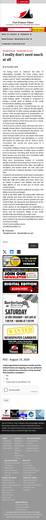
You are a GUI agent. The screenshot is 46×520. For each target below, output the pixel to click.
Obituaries (18, 451)
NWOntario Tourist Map (12, 463)
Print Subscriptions (29, 483)
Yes (7, 375)
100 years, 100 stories (12, 473)
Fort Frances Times (23, 22)
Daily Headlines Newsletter (32, 485)
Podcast (17, 458)
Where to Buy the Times (31, 470)
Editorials (18, 443)
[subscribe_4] (20, 274)
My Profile (24, 2)
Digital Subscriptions (30, 480)
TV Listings (8, 465)
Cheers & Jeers (7, 487)
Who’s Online (9, 468)
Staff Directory (6, 492)
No (7, 378)
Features (18, 438)
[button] (18, 2)
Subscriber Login (28, 487)
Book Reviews (19, 446)
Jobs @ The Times (8, 500)
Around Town (19, 455)
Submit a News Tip (8, 483)
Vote (6, 400)
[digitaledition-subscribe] (20, 287)
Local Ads (30, 443)
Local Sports (7, 443)
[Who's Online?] (31, 414)
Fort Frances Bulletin (22, 507)
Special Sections (11, 460)
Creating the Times (29, 473)
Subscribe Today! (30, 478)
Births (16, 453)
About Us (26, 460)
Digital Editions (22, 502)
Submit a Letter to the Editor (11, 485)
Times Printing (27, 465)
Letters (17, 448)
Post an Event (6, 497)
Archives (7, 475)
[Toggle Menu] (5, 29)
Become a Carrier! (32, 451)
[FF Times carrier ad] (20, 339)
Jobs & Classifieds (34, 438)
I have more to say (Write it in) (18, 382)
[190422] (20, 309)
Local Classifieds (32, 441)
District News (7, 446)
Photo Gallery (7, 448)
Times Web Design (29, 468)
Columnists (18, 441)
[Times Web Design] (40, 414)
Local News (7, 441)
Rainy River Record (11, 470)
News (5, 438)
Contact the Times (9, 478)
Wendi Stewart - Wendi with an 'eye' (18, 51)
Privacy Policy (27, 475)
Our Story (26, 463)
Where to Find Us (7, 495)
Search (5, 242)
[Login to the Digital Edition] (23, 414)
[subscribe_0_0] (20, 261)
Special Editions (21, 510)
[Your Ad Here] (14, 414)
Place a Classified (32, 446)
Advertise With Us (32, 448)
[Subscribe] (6, 414)
